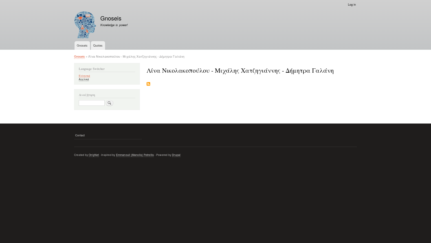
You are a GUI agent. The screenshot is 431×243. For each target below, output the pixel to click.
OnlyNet (94, 155)
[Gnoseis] (85, 25)
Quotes (98, 45)
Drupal (176, 155)
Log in (352, 4)
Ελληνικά (84, 75)
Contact (80, 135)
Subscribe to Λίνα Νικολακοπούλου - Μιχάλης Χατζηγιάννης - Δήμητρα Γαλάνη (148, 84)
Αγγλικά (84, 79)
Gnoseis (110, 18)
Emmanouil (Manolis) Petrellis (135, 155)
